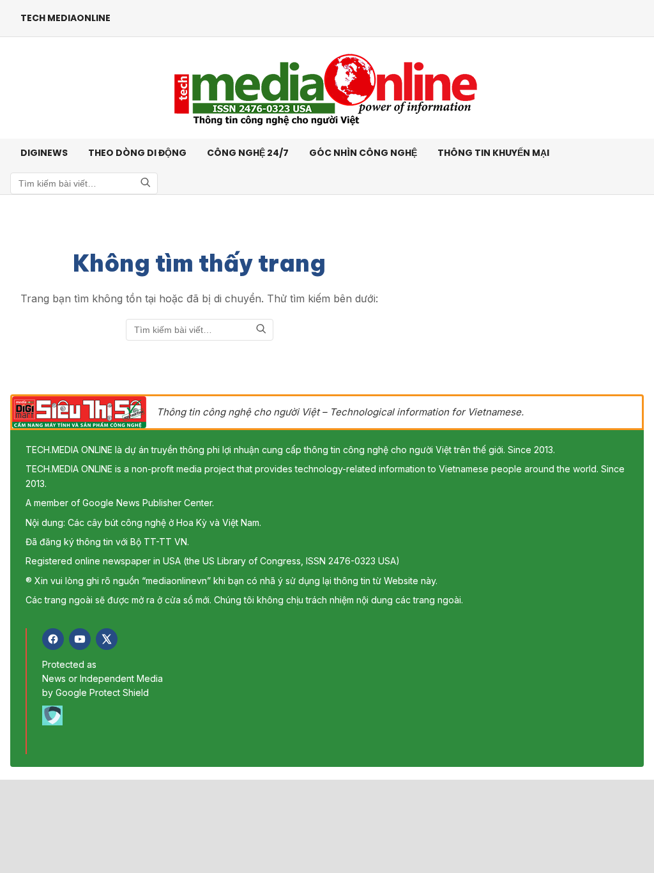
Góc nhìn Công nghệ (363, 152)
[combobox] (84, 183)
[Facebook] (53, 639)
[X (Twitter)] (107, 639)
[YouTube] (80, 639)
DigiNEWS (44, 152)
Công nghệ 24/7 (248, 152)
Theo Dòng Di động (137, 152)
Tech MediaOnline (65, 18)
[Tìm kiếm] (145, 183)
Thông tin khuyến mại (493, 152)
